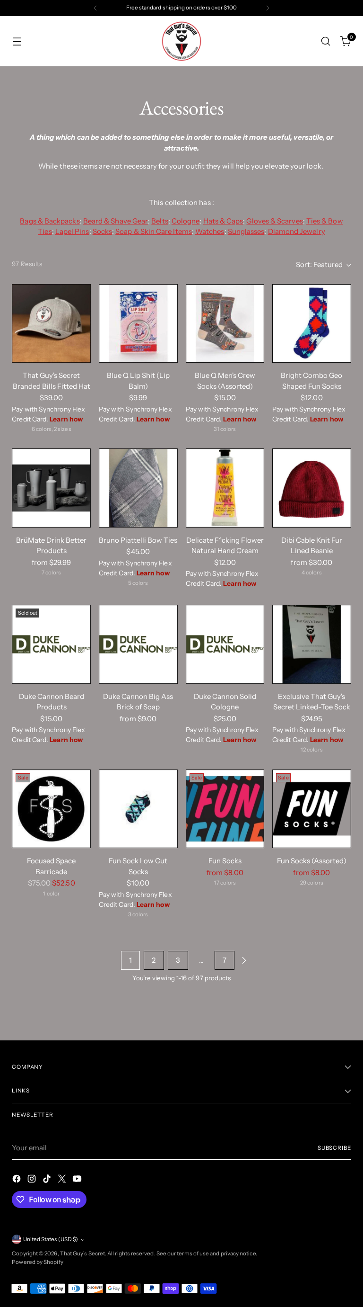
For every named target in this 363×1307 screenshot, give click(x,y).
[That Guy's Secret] (181, 41)
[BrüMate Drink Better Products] (51, 488)
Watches (210, 231)
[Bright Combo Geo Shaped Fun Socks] (311, 323)
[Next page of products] (244, 960)
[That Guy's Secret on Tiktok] (47, 1180)
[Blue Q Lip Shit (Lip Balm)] (138, 323)
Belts (159, 220)
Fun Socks (225, 860)
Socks (102, 231)
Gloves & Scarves (274, 220)
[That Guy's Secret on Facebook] (17, 1180)
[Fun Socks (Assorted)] (311, 809)
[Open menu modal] (16, 41)
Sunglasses (246, 231)
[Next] (267, 8)
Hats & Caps (223, 220)
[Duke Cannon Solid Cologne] (225, 644)
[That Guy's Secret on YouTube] (78, 1180)
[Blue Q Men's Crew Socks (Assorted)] (225, 323)
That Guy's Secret (82, 1253)
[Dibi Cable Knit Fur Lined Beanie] (311, 488)
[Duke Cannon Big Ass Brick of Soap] (138, 644)
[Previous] (95, 8)
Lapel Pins (72, 231)
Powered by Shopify (37, 1262)
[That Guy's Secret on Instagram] (32, 1180)
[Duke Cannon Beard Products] (51, 644)
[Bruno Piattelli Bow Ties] (138, 488)
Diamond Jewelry (296, 231)
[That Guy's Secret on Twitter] (63, 1180)
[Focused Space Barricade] (51, 809)
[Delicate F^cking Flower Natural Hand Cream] (225, 488)
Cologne (186, 220)
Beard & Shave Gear (115, 220)
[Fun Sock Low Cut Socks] (138, 809)
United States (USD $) (50, 1239)
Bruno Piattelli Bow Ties (138, 540)
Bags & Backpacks (49, 220)
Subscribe (334, 1148)
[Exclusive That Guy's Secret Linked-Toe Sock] (311, 644)
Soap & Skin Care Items (153, 231)
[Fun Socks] (225, 809)
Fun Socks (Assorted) (311, 860)
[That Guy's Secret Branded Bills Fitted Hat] (51, 323)
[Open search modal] (326, 41)
